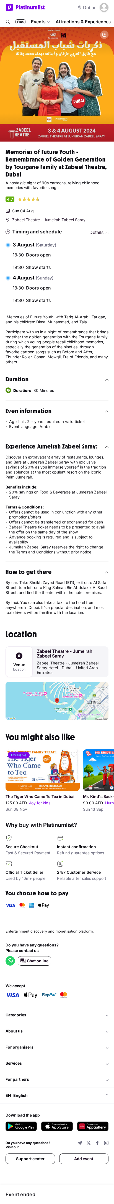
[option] (57, 84)
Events (38, 21)
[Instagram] (106, 1143)
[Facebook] (97, 1143)
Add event (83, 1158)
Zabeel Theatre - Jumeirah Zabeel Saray (64, 653)
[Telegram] (79, 1143)
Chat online (37, 960)
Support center (30, 1158)
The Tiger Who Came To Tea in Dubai (40, 796)
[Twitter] (88, 1143)
